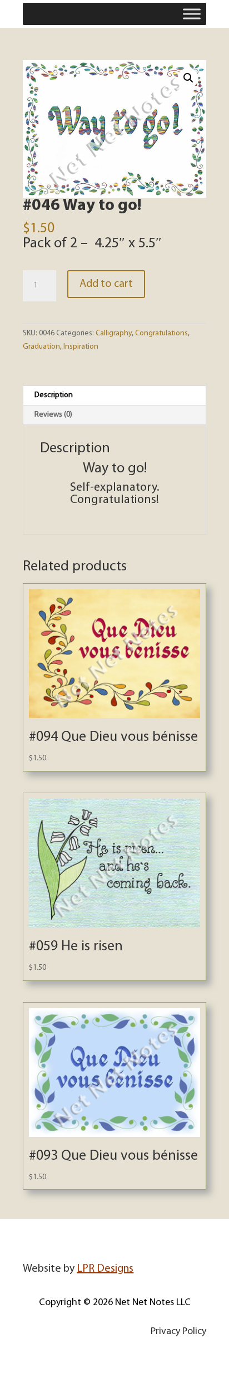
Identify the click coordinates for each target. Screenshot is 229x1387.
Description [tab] (53, 395)
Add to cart (106, 284)
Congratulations (161, 333)
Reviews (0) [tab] (53, 415)
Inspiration (80, 347)
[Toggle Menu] (192, 13)
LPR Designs (105, 1268)
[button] (188, 78)
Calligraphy (114, 333)
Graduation (41, 347)
